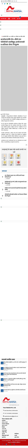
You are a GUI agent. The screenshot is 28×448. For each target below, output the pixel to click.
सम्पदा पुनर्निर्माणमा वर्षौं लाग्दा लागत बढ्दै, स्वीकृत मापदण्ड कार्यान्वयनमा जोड (15, 384)
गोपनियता (17, 434)
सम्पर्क (16, 435)
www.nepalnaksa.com (14, 405)
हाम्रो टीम (4, 437)
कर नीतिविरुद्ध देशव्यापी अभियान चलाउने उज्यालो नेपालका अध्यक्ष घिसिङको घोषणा (15, 368)
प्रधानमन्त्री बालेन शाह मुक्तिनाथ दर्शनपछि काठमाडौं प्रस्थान (14, 390)
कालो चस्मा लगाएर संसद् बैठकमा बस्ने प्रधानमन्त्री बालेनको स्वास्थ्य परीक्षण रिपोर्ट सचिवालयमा (15, 373)
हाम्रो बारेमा (17, 437)
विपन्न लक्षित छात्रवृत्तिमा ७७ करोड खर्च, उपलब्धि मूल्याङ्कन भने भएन (15, 362)
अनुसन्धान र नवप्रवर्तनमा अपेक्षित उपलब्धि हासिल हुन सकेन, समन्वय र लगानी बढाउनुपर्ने (15, 379)
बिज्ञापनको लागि (5, 435)
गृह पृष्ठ (3, 434)
